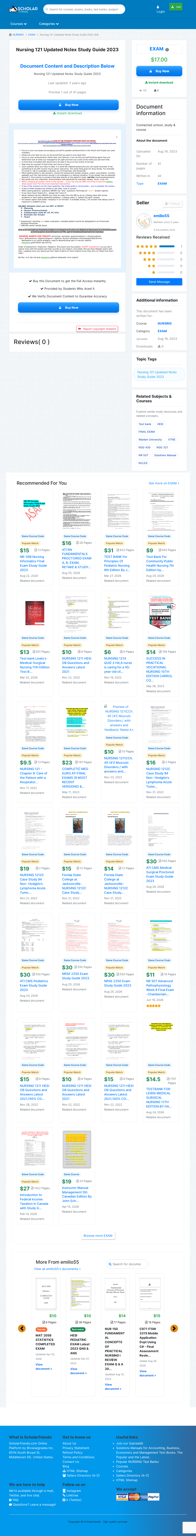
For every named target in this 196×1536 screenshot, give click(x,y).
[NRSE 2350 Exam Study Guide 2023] (77, 935)
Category (143, 331)
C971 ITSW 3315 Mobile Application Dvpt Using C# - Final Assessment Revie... (149, 1342)
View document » (44, 1366)
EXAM (31, 34)
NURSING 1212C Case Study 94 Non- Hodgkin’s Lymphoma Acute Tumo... (159, 777)
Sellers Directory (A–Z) (83, 1475)
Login (161, 11)
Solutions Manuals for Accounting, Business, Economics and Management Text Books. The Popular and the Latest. (149, 1452)
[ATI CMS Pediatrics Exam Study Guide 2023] (34, 935)
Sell (178, 6)
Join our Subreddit (129, 1443)
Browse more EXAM (98, 1235)
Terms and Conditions (78, 1457)
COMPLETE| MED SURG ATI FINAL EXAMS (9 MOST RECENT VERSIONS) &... (75, 777)
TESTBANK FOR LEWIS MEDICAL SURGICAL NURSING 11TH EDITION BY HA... (159, 1097)
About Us (69, 1443)
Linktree (71, 1495)
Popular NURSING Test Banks (137, 1462)
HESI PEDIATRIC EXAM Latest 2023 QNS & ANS (80, 1344)
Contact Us (71, 1462)
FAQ (15, 1500)
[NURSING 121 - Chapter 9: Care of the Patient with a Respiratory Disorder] (34, 723)
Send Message (159, 282)
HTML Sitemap (77, 1471)
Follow (174, 203)
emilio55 (161, 215)
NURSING (18, 34)
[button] (22, 1328)
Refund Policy (72, 1452)
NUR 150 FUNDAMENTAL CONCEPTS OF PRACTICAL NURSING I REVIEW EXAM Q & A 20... (115, 1349)
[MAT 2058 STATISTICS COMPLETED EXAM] (46, 1293)
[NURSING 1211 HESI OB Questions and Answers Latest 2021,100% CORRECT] (34, 1040)
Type (139, 183)
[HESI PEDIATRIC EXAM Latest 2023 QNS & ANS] (80, 1293)
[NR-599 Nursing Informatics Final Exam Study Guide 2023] (34, 511)
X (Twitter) (73, 1500)
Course (141, 323)
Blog (66, 1466)
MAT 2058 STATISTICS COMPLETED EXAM (45, 1342)
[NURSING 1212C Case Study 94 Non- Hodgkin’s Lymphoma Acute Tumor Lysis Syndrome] (161, 723)
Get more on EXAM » (164, 483)
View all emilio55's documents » (57, 1269)
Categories (47, 24)
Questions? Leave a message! (34, 1504)
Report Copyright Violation (99, 328)
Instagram (73, 1491)
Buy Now (71, 105)
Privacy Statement (76, 1448)
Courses (17, 24)
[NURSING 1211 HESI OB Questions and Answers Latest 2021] (77, 613)
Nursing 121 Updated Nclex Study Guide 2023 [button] (157, 374)
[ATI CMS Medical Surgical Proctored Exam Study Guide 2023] (161, 829)
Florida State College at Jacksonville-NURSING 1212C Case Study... (74, 883)
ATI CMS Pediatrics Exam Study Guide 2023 (34, 985)
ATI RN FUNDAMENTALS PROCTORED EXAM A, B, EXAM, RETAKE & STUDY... (76, 558)
